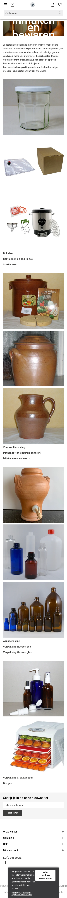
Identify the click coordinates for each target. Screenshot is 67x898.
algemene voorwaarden (22, 895)
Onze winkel (10, 831)
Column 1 (8, 837)
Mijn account (10, 850)
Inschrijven (12, 812)
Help (5, 844)
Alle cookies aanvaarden (45, 875)
